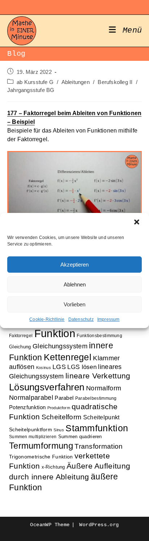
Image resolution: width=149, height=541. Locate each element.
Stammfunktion (96, 428)
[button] (137, 222)
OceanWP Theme (49, 525)
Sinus (59, 430)
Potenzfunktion (27, 407)
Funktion (54, 333)
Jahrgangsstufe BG (30, 90)
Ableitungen (75, 82)
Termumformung (41, 445)
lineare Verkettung (97, 376)
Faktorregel (21, 335)
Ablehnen (75, 284)
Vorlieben (74, 304)
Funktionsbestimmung (99, 335)
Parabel (64, 398)
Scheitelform (62, 417)
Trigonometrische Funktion (41, 457)
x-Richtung (53, 467)
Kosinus (43, 367)
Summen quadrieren (80, 436)
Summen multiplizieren (32, 436)
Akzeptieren (74, 264)
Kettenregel (67, 357)
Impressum (108, 319)
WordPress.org (99, 525)
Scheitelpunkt (101, 417)
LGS (59, 366)
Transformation (98, 446)
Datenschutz (81, 319)
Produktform (58, 408)
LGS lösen (82, 367)
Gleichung (20, 346)
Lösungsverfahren (47, 387)
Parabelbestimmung (96, 398)
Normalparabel (31, 397)
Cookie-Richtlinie (46, 319)
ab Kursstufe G (35, 82)
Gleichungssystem (60, 346)
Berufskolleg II (115, 82)
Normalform (103, 388)
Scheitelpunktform (30, 429)
